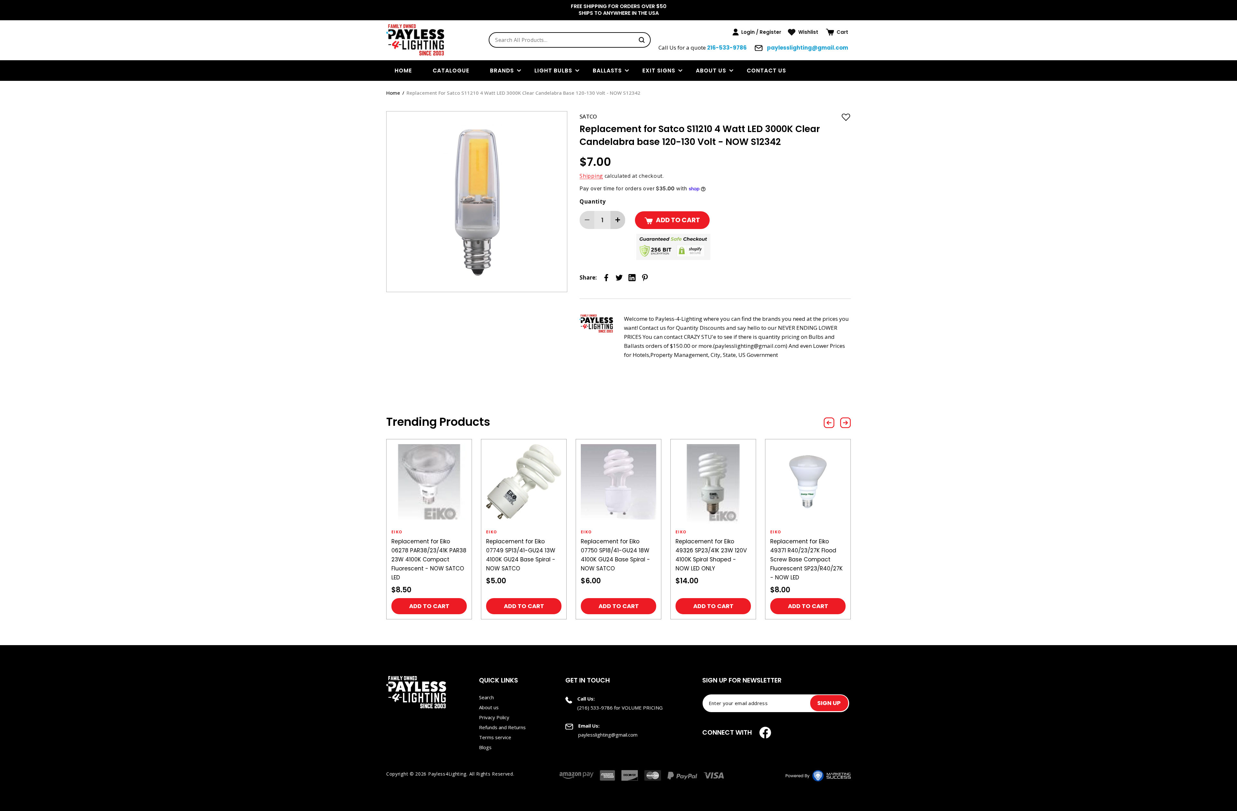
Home (393, 93)
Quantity (593, 201)
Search (486, 697)
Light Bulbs (553, 70)
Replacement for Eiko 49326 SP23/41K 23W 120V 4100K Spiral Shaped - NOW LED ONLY (711, 555)
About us (711, 70)
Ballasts (607, 70)
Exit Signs (658, 70)
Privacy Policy (494, 717)
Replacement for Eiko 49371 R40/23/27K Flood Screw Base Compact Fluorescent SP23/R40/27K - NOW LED (806, 559)
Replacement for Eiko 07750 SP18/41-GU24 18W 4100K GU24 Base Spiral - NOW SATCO (615, 555)
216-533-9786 (727, 48)
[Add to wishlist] (846, 117)
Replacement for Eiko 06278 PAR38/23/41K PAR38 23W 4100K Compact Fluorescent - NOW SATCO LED (428, 559)
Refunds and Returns (502, 727)
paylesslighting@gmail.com (807, 48)
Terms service (495, 737)
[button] (837, 32)
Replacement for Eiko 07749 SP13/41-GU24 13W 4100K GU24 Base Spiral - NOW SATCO (520, 555)
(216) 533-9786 (595, 707)
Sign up (829, 703)
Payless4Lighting (447, 774)
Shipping (591, 175)
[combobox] (570, 40)
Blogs (485, 747)
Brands (502, 70)
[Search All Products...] (642, 40)
